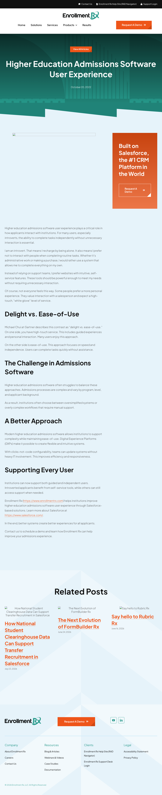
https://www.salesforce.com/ (24, 515)
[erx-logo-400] (81, 13)
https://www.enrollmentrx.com (43, 500)
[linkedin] (121, 720)
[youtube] (113, 720)
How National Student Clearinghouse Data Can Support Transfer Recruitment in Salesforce (27, 643)
